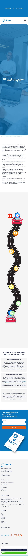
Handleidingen (4, 490)
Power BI (3, 486)
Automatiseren (4, 487)
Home (2, 136)
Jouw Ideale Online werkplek (7, 482)
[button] (25, 20)
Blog (2, 489)
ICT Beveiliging (8, 136)
